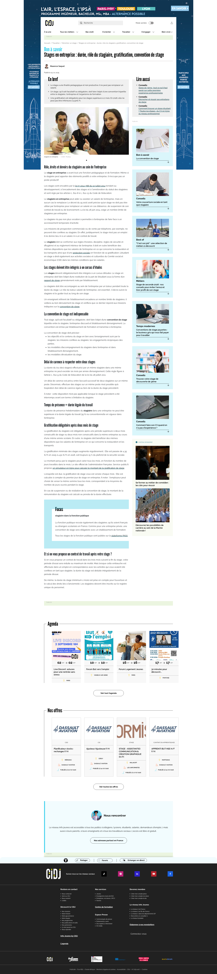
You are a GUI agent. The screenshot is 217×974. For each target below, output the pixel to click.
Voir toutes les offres (108, 787)
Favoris (105, 860)
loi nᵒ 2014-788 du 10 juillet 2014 (90, 186)
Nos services (100, 889)
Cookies (144, 969)
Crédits (64, 900)
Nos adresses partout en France (108, 840)
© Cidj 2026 (136, 969)
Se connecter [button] (172, 23)
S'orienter (106, 32)
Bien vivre (166, 32)
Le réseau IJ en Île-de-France (140, 911)
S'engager (146, 32)
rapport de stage (52, 280)
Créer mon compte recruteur (140, 896)
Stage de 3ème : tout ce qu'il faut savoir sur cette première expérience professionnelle (153, 90)
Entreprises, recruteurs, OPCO (105, 898)
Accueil (47, 43)
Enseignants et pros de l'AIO (105, 896)
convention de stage (70, 306)
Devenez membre (137, 889)
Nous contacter (67, 894)
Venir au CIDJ (66, 896)
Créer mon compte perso (139, 894)
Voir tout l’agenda (108, 693)
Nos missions (66, 911)
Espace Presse (101, 915)
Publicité (73, 969)
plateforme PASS (119, 535)
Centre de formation (104, 907)
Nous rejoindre (66, 929)
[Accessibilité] (66, 860)
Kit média (99, 926)
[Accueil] (54, 23)
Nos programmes (67, 920)
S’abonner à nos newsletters (142, 925)
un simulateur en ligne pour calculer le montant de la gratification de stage (88, 468)
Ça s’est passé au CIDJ (69, 927)
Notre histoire (66, 914)
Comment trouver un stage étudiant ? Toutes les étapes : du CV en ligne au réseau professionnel (155, 111)
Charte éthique (90, 969)
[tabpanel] (86, 132)
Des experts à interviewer (104, 923)
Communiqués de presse (104, 919)
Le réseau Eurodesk (137, 918)
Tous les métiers (67, 32)
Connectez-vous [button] (138, 934)
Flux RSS (80, 969)
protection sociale (81, 253)
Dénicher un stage (69, 43)
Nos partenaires (67, 925)
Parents (98, 900)
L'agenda (64, 944)
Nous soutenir (66, 898)
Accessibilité (121, 969)
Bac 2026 (90, 32)
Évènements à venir (102, 921)
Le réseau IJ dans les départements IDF (143, 914)
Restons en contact (68, 889)
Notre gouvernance (68, 916)
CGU (128, 969)
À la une (47, 32)
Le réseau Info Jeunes (139, 905)
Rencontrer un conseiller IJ (139, 916)
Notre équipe (66, 918)
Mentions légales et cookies (106, 969)
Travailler (126, 32)
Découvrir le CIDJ (67, 907)
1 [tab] (86, 160)
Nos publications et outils (70, 923)
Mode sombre (141, 23)
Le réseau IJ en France (138, 909)
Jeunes (98, 894)
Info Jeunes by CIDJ (69, 936)
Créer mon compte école (139, 898)
